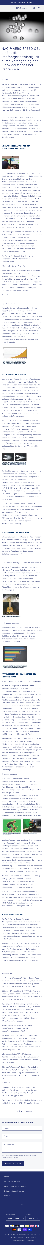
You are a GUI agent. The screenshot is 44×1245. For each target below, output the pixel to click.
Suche (6, 1177)
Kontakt (7, 1196)
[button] (4, 8)
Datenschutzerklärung (17, 1237)
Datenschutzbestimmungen (14, 1191)
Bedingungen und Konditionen (15, 1186)
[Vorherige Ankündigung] (4, 2)
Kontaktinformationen (18, 1240)
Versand (33, 1237)
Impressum (30, 1240)
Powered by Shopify (22, 1234)
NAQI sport (12, 1234)
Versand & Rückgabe (12, 1181)
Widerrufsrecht (35, 1234)
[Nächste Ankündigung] (40, 2)
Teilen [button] (6, 79)
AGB (27, 1237)
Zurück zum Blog (24, 1111)
